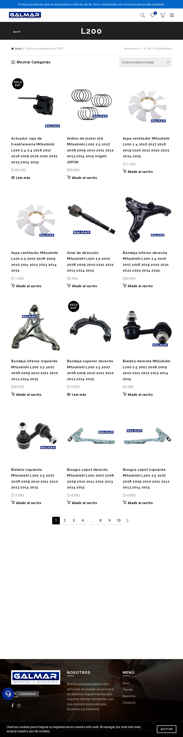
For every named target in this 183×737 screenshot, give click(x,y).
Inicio (18, 48)
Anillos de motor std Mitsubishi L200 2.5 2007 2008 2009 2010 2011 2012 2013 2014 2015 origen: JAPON (90, 150)
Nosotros (129, 696)
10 (118, 520)
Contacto (129, 702)
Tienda (128, 689)
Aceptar (166, 729)
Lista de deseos (155, 13)
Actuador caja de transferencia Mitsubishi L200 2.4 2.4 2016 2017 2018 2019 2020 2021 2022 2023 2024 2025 (34, 150)
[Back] (16, 31)
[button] (8, 694)
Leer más (23, 178)
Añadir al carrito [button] (84, 178)
